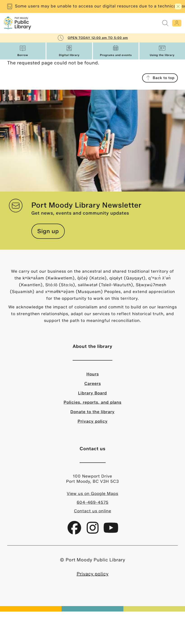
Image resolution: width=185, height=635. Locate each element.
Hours (92, 374)
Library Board (92, 393)
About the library (92, 346)
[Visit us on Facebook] (75, 531)
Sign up (48, 231)
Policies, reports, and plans (92, 402)
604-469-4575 (93, 502)
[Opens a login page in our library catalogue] (177, 23)
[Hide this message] (178, 6)
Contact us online (92, 510)
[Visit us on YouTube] (110, 531)
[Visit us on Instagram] (93, 531)
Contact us (93, 448)
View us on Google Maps (92, 493)
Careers (92, 383)
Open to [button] (98, 38)
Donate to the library (92, 411)
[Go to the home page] (17, 23)
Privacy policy (93, 421)
